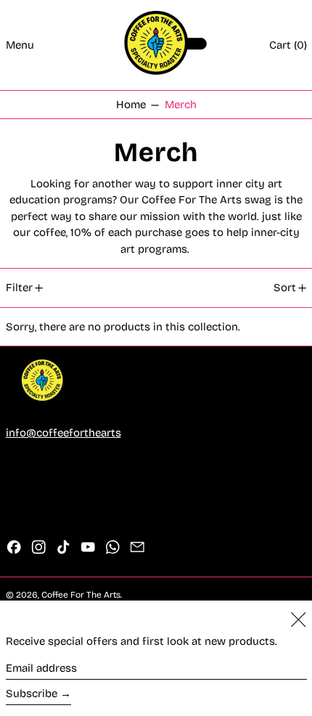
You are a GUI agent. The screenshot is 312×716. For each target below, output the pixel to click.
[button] (288, 45)
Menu (20, 45)
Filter (19, 287)
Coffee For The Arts (80, 595)
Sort (285, 287)
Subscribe (31, 693)
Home (131, 104)
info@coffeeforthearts (63, 432)
